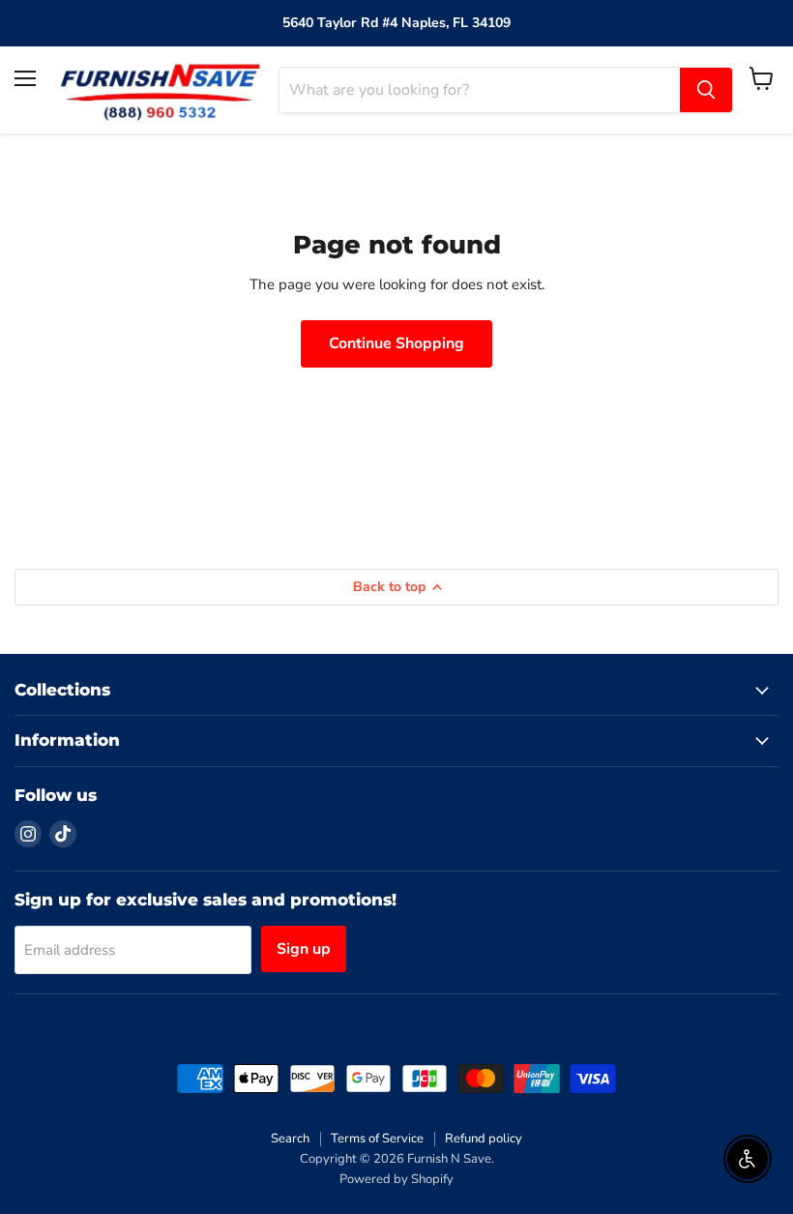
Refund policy (483, 1138)
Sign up (304, 949)
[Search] (706, 90)
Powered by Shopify (396, 1179)
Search (290, 1138)
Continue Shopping (396, 343)
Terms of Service (377, 1138)
